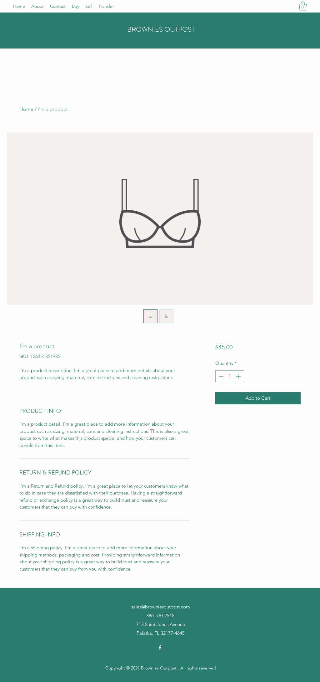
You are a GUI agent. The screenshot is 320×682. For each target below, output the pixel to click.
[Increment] (239, 376)
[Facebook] (160, 647)
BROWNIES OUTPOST (161, 29)
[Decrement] (220, 376)
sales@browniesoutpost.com (160, 607)
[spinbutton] (229, 376)
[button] (303, 6)
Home (26, 109)
